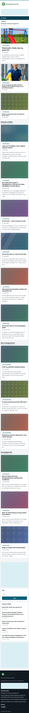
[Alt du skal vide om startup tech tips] (14, 241)
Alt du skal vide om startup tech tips (14, 254)
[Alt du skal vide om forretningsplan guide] (14, 313)
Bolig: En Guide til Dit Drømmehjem (13, 547)
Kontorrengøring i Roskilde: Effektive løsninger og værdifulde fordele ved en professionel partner (13, 86)
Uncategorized (6, 45)
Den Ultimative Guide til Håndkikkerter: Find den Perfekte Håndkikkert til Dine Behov (13, 184)
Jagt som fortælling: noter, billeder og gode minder (13, 701)
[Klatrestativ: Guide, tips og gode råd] (14, 36)
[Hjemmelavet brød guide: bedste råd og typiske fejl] (14, 276)
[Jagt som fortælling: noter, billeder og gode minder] (14, 133)
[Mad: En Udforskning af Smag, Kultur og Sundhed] (14, 499)
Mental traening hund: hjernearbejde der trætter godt (14, 699)
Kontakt (3, 706)
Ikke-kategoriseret (8, 343)
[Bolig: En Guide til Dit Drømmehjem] (14, 534)
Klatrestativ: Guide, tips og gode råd (10, 23)
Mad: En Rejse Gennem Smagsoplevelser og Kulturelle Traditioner (12, 477)
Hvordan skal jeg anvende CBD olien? (14, 402)
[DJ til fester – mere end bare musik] (14, 208)
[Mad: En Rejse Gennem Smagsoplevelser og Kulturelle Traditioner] (14, 463)
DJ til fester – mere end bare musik (13, 221)
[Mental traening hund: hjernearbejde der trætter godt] (14, 101)
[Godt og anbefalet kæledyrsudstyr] (14, 354)
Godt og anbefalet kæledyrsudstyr (13, 367)
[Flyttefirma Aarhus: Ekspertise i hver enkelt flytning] (14, 422)
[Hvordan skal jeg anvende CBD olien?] (14, 389)
